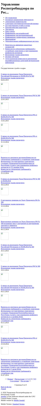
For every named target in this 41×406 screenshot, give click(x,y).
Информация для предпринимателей (19, 35)
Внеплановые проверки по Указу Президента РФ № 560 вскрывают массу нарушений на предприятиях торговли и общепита (20, 223)
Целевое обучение (12, 57)
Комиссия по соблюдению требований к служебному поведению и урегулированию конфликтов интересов (21, 51)
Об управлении (11, 18)
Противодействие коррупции (16, 27)
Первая (10, 379)
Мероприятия (10, 39)
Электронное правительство (15, 22)
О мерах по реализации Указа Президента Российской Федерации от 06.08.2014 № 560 (17, 75)
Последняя (25, 381)
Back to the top (6, 387)
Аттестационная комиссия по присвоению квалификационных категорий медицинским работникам (22, 60)
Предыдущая (19, 379)
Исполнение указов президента (17, 55)
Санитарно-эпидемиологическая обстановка (21, 24)
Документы (9, 29)
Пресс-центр (10, 31)
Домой (3, 389)
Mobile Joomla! (19, 400)
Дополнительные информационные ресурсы (22, 41)
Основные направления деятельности (19, 20)
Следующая (14, 381)
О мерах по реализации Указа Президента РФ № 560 (20, 95)
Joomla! (3, 396)
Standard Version (18, 404)
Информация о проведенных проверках (20, 37)
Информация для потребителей (17, 33)
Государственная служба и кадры (17, 25)
